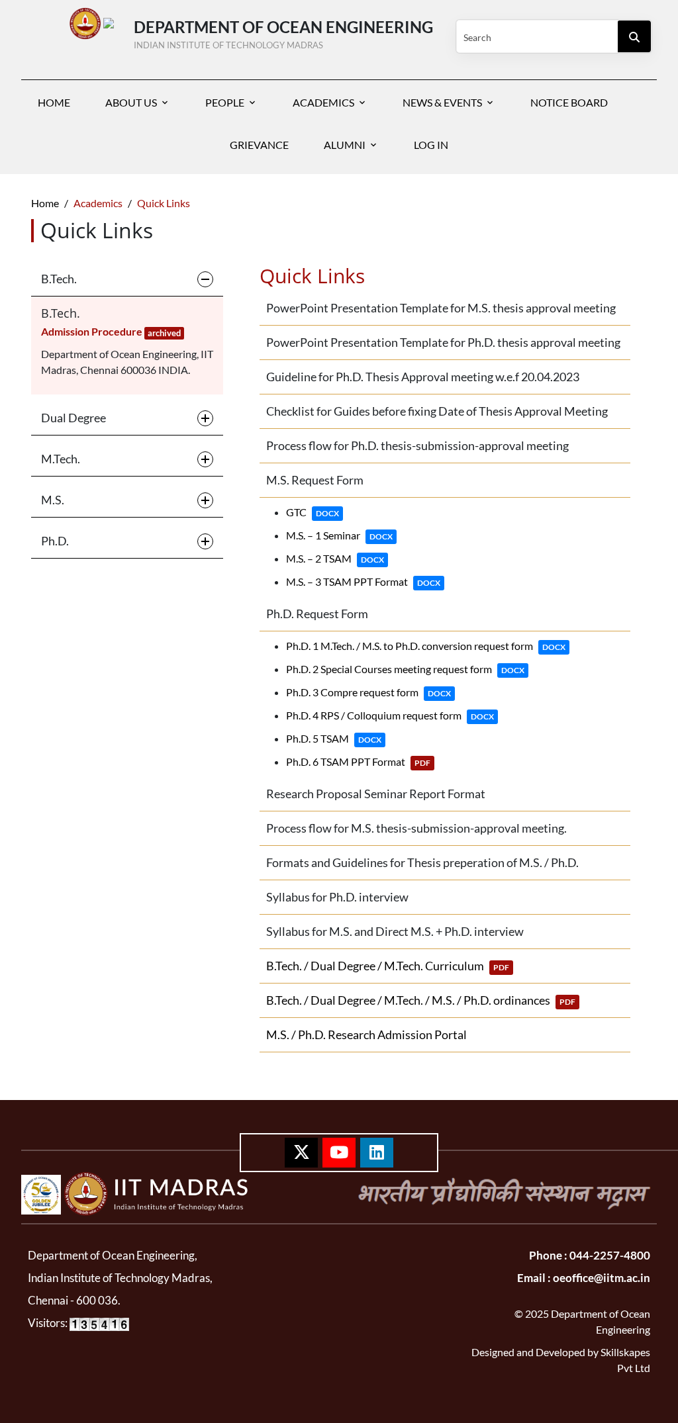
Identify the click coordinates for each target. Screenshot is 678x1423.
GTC (312, 512)
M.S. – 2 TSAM (335, 558)
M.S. (52, 499)
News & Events (442, 102)
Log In (431, 144)
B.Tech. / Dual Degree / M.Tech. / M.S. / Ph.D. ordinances (420, 1000)
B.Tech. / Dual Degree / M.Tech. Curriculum (387, 965)
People (224, 102)
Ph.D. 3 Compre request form (368, 692)
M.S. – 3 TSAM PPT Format (363, 581)
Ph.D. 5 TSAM (333, 738)
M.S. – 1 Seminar (339, 535)
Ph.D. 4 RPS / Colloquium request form (390, 715)
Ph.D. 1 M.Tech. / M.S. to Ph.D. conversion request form (425, 645)
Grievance (259, 144)
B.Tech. (59, 278)
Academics (323, 102)
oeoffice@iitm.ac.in (600, 1278)
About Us (131, 102)
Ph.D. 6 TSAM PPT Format (358, 761)
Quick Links (163, 203)
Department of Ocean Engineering (283, 31)
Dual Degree (73, 417)
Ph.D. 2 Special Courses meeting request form (405, 669)
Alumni (344, 144)
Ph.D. (55, 540)
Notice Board (569, 102)
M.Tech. (60, 458)
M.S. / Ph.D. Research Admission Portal (366, 1034)
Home (54, 102)
